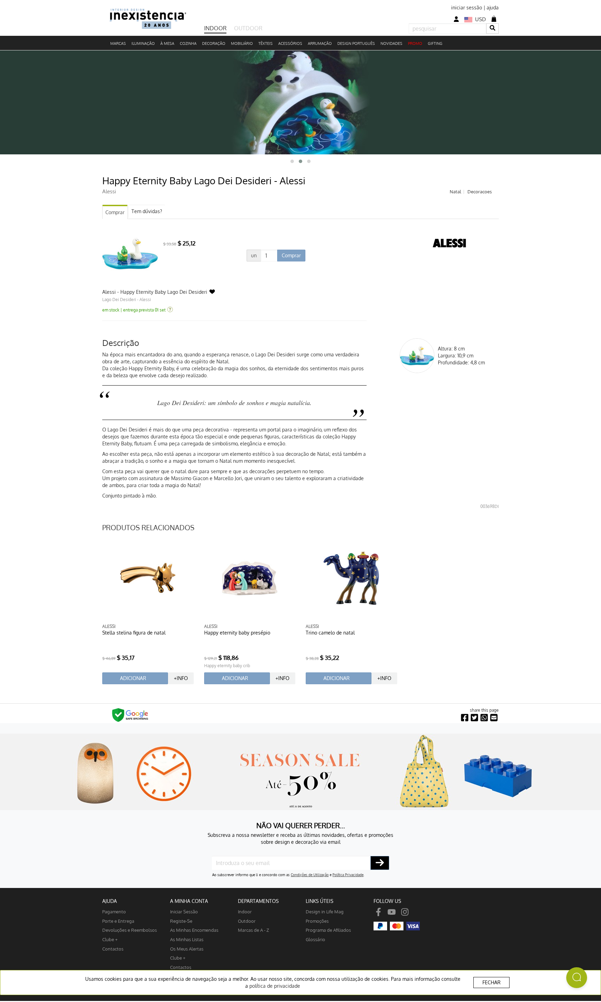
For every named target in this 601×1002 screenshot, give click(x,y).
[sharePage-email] (494, 718)
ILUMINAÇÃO (143, 43)
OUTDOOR (248, 28)
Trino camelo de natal (330, 633)
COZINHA (188, 43)
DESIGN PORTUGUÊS (356, 43)
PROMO (415, 43)
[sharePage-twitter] (474, 718)
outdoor (247, 921)
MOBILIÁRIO (242, 43)
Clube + (110, 939)
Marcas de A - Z (253, 930)
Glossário (315, 939)
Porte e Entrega (118, 921)
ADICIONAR (133, 678)
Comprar (115, 212)
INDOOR (215, 28)
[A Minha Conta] (456, 19)
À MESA (167, 43)
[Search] (492, 28)
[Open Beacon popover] (576, 977)
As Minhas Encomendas (194, 930)
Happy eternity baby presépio (237, 633)
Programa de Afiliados (328, 930)
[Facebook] (378, 911)
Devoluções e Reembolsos (129, 930)
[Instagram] (405, 911)
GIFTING (435, 43)
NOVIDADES (391, 43)
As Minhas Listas (186, 939)
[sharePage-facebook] (465, 718)
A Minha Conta (189, 901)
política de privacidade (274, 986)
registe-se (181, 921)
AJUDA (109, 901)
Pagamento (114, 911)
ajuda (493, 7)
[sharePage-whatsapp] (484, 718)
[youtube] (391, 911)
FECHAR (491, 982)
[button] (292, 161)
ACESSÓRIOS (290, 43)
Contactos (112, 949)
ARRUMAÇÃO (320, 43)
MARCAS (118, 43)
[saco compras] (494, 19)
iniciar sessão (466, 7)
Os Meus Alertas (186, 949)
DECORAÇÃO (213, 43)
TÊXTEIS (265, 43)
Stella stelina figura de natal (134, 633)
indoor (245, 911)
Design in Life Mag (325, 911)
